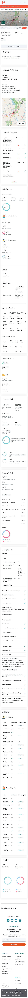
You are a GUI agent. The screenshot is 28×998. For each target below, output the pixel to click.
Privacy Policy (5, 986)
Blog (16, 988)
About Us (17, 980)
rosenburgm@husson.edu (13, 90)
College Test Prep (6, 956)
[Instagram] (20, 920)
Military (4, 966)
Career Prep (5, 963)
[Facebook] (12, 920)
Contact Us (18, 983)
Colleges (7, 6)
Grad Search (18, 959)
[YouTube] (16, 920)
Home (2, 6)
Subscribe (14, 944)
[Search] (21, 2)
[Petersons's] (3, 2)
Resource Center (19, 964)
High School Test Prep (7, 969)
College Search (18, 956)
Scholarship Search (19, 961)
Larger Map (21, 123)
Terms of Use (5, 987)
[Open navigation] (24, 2)
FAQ (16, 986)
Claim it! (24, 28)
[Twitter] (8, 920)
